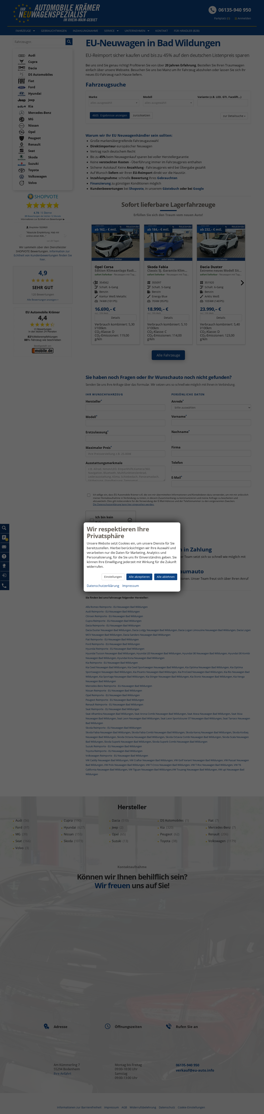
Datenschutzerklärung (103, 586)
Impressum (130, 586)
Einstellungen (113, 577)
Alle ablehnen (166, 577)
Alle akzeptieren (139, 577)
